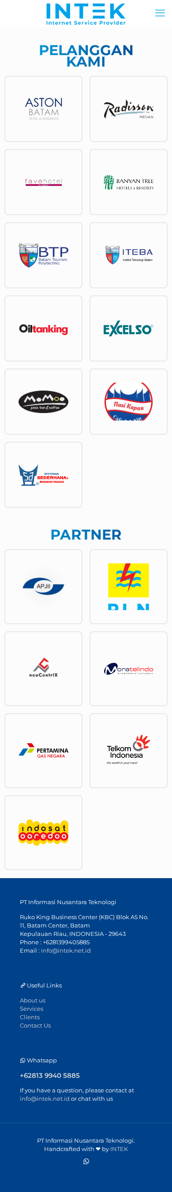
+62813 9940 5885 (50, 1075)
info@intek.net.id (66, 950)
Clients (30, 1017)
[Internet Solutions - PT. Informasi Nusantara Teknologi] (86, 13)
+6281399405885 (66, 942)
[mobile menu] (160, 13)
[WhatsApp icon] (86, 1161)
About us (32, 1000)
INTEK (119, 1148)
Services (31, 1008)
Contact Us (35, 1025)
